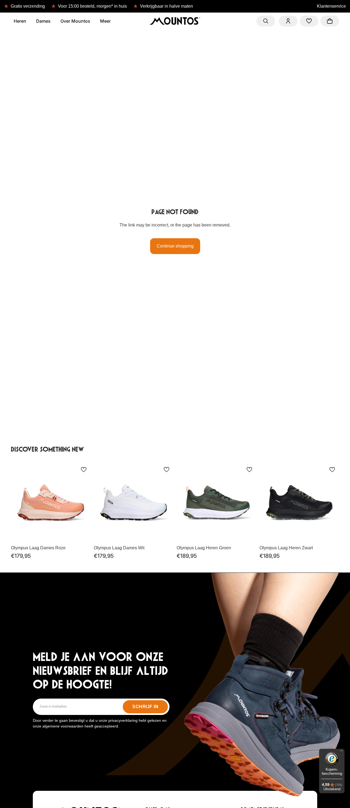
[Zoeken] (265, 21)
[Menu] (341, 752)
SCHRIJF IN (145, 706)
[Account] (288, 21)
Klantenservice (331, 6)
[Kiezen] (82, 534)
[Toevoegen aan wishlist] (84, 470)
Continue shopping (175, 246)
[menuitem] (105, 21)
